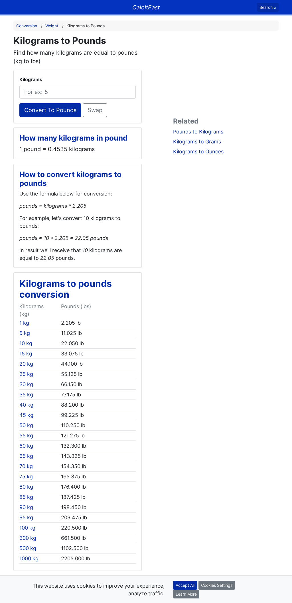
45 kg (26, 415)
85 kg (26, 497)
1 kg (24, 323)
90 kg (26, 507)
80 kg (26, 487)
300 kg (27, 538)
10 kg (25, 343)
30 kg (26, 384)
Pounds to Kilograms (198, 132)
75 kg (26, 476)
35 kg (26, 395)
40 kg (26, 405)
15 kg (25, 354)
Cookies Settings (216, 585)
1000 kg (28, 558)
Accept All (185, 585)
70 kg (26, 466)
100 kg (27, 528)
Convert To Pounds (50, 110)
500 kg (27, 548)
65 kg (26, 456)
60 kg (26, 446)
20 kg (26, 364)
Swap (95, 110)
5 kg (24, 333)
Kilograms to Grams (197, 142)
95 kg (26, 517)
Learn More (186, 594)
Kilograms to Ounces (198, 152)
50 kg (26, 425)
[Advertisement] (226, 75)
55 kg (26, 436)
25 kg (26, 374)
